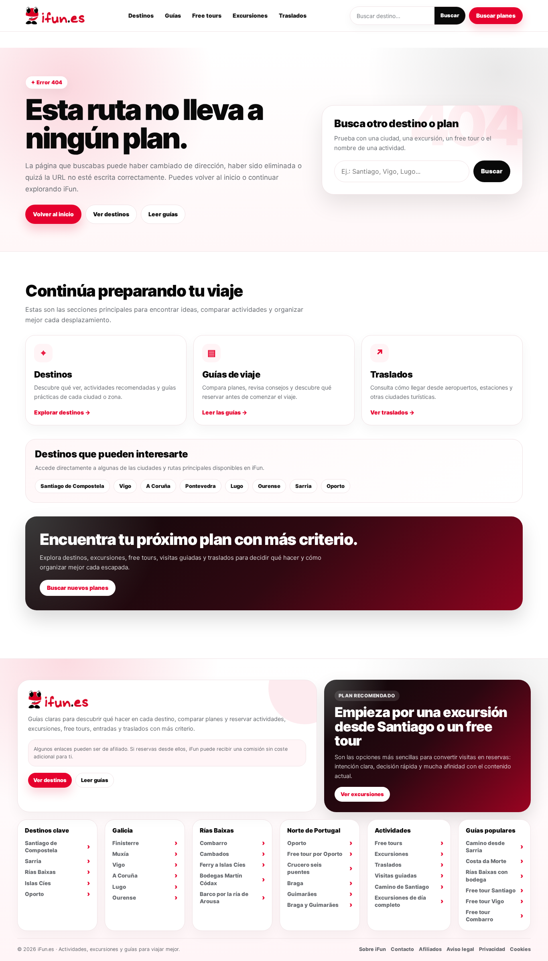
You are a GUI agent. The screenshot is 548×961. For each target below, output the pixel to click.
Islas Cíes (38, 883)
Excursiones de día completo (400, 901)
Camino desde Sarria (485, 846)
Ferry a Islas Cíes (223, 864)
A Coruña (158, 486)
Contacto (402, 949)
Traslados (292, 15)
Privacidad (492, 949)
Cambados (214, 854)
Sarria (303, 486)
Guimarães (302, 894)
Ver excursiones (362, 794)
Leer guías (163, 214)
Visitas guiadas (396, 875)
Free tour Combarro (479, 915)
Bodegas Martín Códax (221, 879)
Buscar (449, 15)
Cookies (520, 949)
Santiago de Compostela (72, 486)
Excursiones (250, 15)
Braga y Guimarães (313, 905)
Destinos (141, 15)
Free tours (206, 15)
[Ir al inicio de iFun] (55, 15)
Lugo (237, 486)
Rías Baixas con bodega (487, 875)
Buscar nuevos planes (77, 587)
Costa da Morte (486, 861)
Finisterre (125, 843)
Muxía (120, 854)
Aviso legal (460, 949)
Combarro (213, 843)
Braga (295, 883)
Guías (173, 15)
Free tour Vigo (485, 901)
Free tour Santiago (491, 890)
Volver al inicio (53, 214)
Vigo (125, 486)
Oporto (336, 486)
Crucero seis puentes (304, 868)
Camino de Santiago (402, 887)
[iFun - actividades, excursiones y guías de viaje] (58, 700)
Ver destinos (111, 214)
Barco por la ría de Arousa (224, 897)
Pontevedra (200, 486)
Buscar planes (496, 15)
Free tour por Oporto (314, 854)
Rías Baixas (40, 872)
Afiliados (430, 949)
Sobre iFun (372, 949)
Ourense (269, 486)
